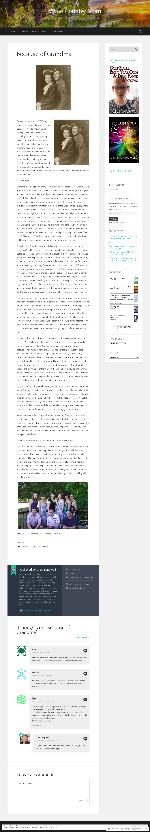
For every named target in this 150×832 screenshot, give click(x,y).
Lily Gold (113, 279)
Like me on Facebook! (120, 171)
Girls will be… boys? (77, 588)
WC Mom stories (87, 578)
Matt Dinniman (115, 288)
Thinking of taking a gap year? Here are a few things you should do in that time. (124, 260)
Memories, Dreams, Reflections (117, 317)
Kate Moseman (115, 308)
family (71, 574)
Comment (81, 801)
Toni (34, 649)
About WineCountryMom (34, 31)
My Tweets (113, 190)
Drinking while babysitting (79, 584)
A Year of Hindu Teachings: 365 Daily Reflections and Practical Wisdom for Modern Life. (121, 299)
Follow (113, 219)
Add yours (83, 637)
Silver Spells (114, 307)
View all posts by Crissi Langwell (37, 611)
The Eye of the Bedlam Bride (121, 287)
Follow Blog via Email (121, 199)
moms (77, 578)
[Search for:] (124, 49)
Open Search (140, 31)
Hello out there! (116, 242)
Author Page (58, 31)
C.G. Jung (113, 319)
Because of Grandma (44, 54)
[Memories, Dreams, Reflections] (136, 321)
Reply (85, 651)
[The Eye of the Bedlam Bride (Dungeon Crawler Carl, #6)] (136, 292)
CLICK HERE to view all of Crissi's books (122, 61)
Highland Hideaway (117, 278)
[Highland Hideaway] (136, 283)
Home (13, 31)
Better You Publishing (116, 303)
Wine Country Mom (75, 11)
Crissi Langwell (42, 737)
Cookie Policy (47, 827)
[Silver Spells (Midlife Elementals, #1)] (136, 313)
